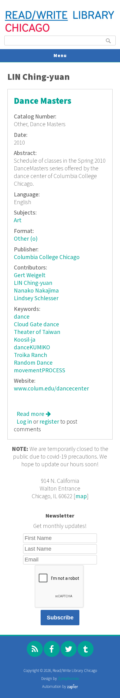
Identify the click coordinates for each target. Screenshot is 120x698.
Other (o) (26, 239)
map (81, 496)
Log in (24, 422)
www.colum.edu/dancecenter (51, 389)
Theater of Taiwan (37, 332)
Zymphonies (68, 678)
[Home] (59, 31)
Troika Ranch (30, 355)
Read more (34, 414)
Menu (60, 56)
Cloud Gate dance (36, 324)
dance (22, 317)
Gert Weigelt (30, 275)
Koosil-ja (24, 340)
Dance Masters (42, 101)
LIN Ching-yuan (33, 283)
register (49, 422)
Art (18, 220)
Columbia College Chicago (47, 257)
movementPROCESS (39, 370)
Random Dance (33, 363)
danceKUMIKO (32, 347)
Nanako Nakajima (36, 291)
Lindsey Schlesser (36, 298)
